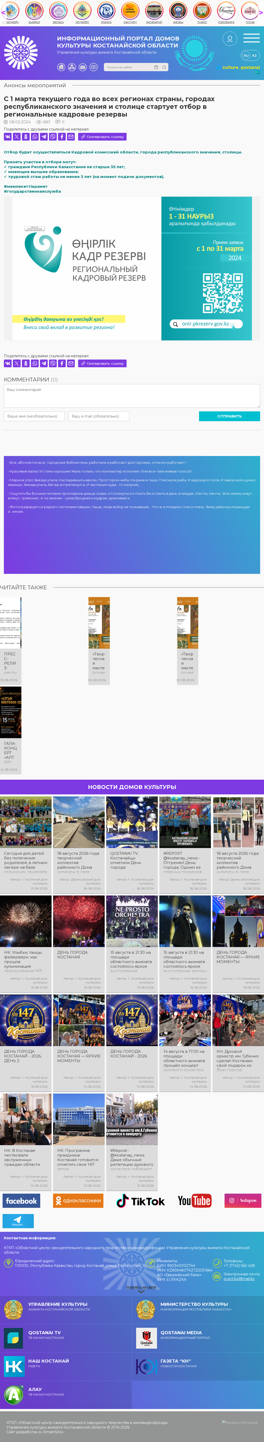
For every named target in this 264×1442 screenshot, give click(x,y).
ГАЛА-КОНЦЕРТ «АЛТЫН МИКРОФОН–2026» (10, 752)
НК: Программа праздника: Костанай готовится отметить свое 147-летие (77, 1159)
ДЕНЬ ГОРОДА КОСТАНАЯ (72, 954)
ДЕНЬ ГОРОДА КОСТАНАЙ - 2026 (128, 1053)
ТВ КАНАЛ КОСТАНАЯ (46, 1335)
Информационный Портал (185, 1335)
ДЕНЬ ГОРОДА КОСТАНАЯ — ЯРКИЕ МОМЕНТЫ (238, 957)
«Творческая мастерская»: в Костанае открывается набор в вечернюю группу (99, 663)
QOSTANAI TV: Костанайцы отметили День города (125, 860)
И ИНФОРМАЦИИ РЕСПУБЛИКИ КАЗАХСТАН (196, 1306)
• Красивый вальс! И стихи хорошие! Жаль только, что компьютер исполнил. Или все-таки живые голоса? (100, 471)
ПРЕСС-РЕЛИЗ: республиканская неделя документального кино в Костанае (10, 663)
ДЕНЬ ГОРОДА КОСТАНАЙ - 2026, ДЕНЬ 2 (23, 1056)
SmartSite (53, 1432)
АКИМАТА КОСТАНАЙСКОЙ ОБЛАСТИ (59, 1306)
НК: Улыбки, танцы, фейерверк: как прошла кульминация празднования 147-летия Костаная (23, 961)
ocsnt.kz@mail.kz (239, 1278)
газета (48, 1363)
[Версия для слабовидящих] (93, 67)
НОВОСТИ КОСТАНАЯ (178, 1363)
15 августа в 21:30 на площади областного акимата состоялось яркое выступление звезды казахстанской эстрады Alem (185, 961)
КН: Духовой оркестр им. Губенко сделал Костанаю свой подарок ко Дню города (238, 1060)
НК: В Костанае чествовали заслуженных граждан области (22, 1157)
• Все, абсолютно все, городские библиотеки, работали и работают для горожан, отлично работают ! (97, 462)
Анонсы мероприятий (35, 85)
